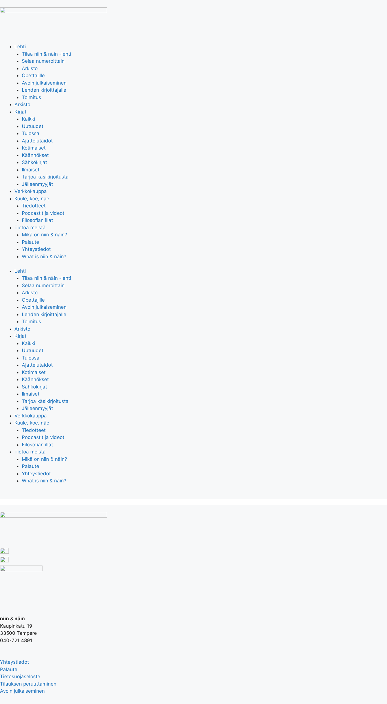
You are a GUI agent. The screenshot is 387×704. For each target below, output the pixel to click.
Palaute (30, 242)
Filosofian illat (37, 220)
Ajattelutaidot (37, 141)
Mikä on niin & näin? (44, 235)
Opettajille (33, 75)
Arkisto (30, 68)
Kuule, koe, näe (31, 198)
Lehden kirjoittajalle (44, 90)
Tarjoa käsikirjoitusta (45, 177)
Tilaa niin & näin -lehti (46, 54)
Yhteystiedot (36, 249)
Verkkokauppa (30, 191)
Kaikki (28, 119)
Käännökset (35, 155)
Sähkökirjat (34, 162)
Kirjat (20, 112)
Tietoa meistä (30, 227)
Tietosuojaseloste (20, 676)
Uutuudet (32, 126)
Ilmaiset (30, 170)
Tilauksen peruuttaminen (28, 684)
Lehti (20, 46)
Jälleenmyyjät (37, 184)
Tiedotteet (34, 206)
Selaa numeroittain (43, 61)
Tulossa (30, 133)
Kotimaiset (34, 148)
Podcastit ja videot (43, 213)
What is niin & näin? (44, 256)
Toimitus (31, 97)
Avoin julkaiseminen (44, 83)
